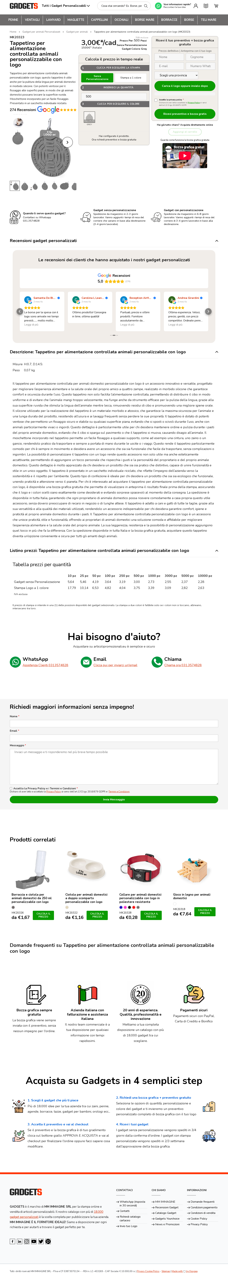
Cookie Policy (199, 1219)
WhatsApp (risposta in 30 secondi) (132, 1203)
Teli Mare (208, 20)
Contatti (124, 1211)
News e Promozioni (167, 1224)
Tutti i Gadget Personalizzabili (64, 6)
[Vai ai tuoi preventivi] (206, 6)
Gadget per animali (77, 31)
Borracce (169, 20)
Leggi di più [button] (79, 325)
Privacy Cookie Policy (148, 1271)
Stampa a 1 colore (130, 77)
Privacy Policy (194, 102)
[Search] (146, 6)
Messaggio (18, 745)
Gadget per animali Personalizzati (41, 31)
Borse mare (144, 20)
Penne (13, 20)
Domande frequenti (202, 1202)
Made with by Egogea (185, 1271)
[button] (20, 311)
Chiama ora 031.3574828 (183, 665)
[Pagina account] (196, 6)
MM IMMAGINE (165, 1202)
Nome (14, 716)
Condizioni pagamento (204, 1207)
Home (13, 31)
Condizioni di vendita (203, 1213)
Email (14, 731)
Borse (189, 20)
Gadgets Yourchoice (167, 1219)
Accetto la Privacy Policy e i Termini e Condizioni (45, 788)
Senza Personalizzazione (97, 77)
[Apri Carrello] (216, 6)
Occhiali (121, 20)
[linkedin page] (19, 1241)
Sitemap (166, 1271)
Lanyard (53, 20)
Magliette (76, 20)
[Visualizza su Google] (27, 299)
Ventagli (32, 20)
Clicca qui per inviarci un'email (115, 665)
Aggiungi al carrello (185, 131)
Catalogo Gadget (165, 1213)
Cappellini (99, 20)
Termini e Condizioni (119, 791)
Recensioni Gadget (166, 1207)
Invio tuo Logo (128, 1226)
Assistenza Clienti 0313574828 (45, 665)
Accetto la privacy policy (171, 100)
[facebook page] (12, 1241)
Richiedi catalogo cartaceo (130, 1218)
